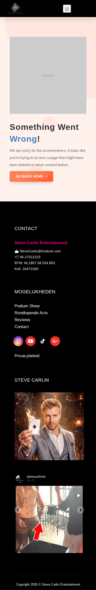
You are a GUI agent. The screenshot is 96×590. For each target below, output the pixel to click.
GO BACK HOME (29, 176)
